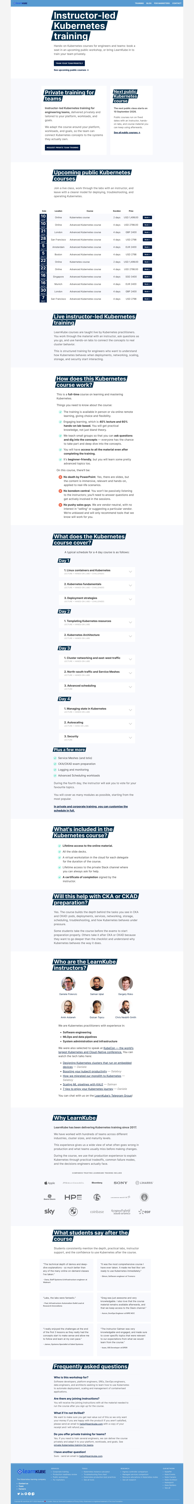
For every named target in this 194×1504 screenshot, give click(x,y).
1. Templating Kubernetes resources (87, 621)
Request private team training (62, 147)
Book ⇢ (147, 217)
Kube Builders (170, 1485)
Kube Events (170, 1474)
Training (139, 3)
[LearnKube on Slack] (26, 1494)
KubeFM (168, 1472)
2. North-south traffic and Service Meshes (92, 671)
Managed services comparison (135, 1474)
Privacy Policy (78, 1501)
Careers (22, 1489)
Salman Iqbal (97, 994)
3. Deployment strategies (80, 598)
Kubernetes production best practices (100, 1477)
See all (167, 1488)
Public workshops (60, 1477)
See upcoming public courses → (71, 70)
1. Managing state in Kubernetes (85, 708)
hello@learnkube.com (91, 1424)
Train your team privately (69, 63)
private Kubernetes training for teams (73, 1445)
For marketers (162, 3)
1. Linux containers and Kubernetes (87, 570)
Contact (176, 3)
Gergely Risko (125, 994)
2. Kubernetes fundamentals (82, 584)
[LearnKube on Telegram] (29, 1494)
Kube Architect (171, 1480)
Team (21, 1486)
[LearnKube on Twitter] (18, 1494)
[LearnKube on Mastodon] (33, 1494)
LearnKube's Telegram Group (113, 1095)
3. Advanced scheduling (80, 685)
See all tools (89, 1480)
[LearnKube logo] (20, 3)
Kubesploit (169, 1482)
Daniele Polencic (68, 994)
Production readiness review (65, 1474)
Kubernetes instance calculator (97, 1472)
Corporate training (61, 1472)
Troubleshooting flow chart (95, 1474)
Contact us (23, 1483)
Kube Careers (170, 1477)
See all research (129, 1480)
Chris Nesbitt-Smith (125, 1017)
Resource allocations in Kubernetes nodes (140, 1477)
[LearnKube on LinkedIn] (22, 1494)
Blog (148, 3)
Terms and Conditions (65, 1501)
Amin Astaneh (68, 1017)
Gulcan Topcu (97, 1017)
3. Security (71, 736)
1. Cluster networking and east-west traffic (92, 658)
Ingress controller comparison (135, 1472)
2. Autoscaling (73, 722)
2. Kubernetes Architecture (82, 635)
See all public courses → (127, 132)
